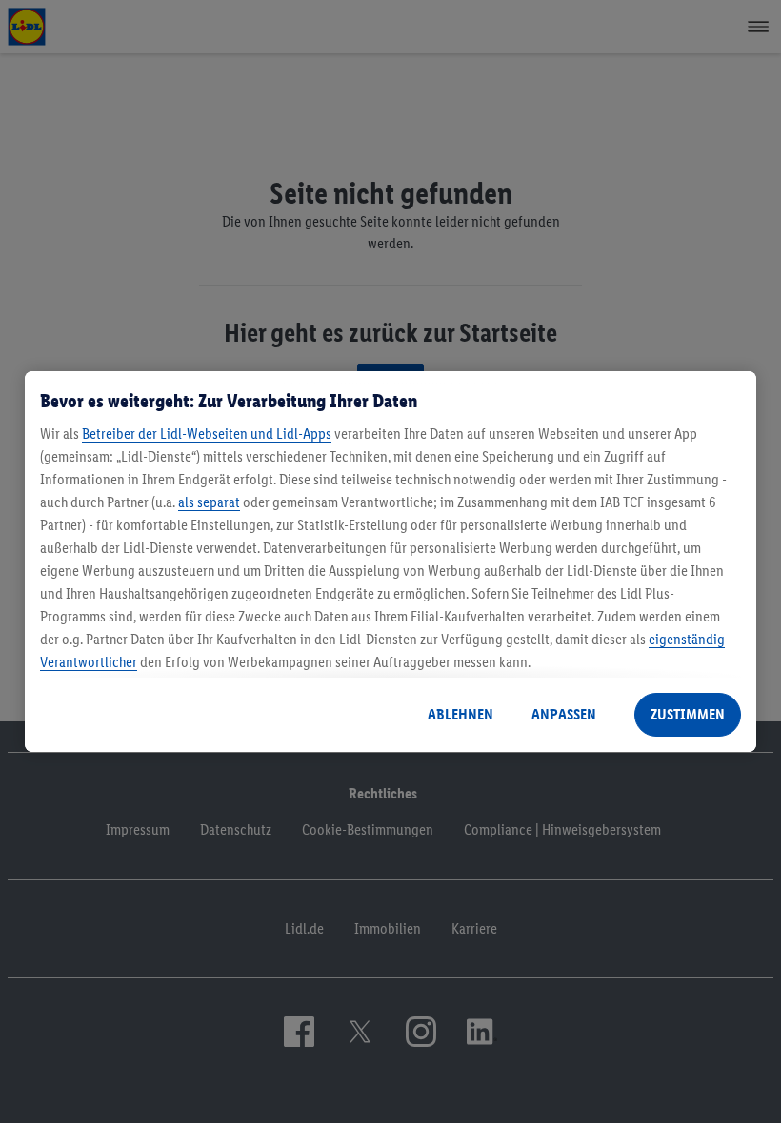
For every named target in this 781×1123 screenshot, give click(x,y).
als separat (209, 502)
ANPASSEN (563, 714)
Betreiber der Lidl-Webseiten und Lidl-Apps (206, 433)
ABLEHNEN (460, 714)
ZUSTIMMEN (688, 714)
